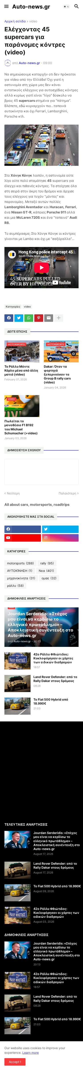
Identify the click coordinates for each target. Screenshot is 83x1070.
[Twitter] (18, 318)
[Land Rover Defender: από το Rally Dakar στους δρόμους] (17, 683)
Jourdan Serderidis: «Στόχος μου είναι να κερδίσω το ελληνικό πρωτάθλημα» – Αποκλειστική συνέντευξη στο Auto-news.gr (56, 841)
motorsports (20, 563)
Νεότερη (13, 493)
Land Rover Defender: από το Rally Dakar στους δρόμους (55, 679)
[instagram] (60, 538)
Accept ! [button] (15, 1062)
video (33, 21)
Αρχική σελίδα (15, 21)
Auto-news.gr (31, 6)
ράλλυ (15, 585)
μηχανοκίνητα (21, 578)
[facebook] (22, 529)
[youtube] (22, 538)
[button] (6, 6)
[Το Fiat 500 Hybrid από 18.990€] (17, 706)
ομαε (49, 578)
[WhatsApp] (28, 318)
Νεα (46, 571)
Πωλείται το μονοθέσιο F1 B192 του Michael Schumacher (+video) (21, 427)
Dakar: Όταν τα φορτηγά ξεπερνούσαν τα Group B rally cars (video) (57, 374)
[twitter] (60, 529)
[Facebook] (8, 318)
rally (47, 563)
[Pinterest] (38, 318)
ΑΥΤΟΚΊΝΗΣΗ (19, 571)
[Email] (48, 318)
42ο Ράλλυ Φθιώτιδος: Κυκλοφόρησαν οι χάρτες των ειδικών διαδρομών (53, 658)
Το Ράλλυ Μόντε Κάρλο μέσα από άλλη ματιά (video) (21, 370)
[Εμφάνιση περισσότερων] (58, 318)
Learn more (30, 1052)
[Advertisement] (41, 771)
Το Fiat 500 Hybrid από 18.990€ (50, 701)
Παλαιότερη (67, 493)
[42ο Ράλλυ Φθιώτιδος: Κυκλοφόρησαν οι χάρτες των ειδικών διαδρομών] (17, 660)
